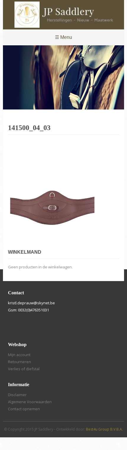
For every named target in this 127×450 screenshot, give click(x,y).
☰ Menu (63, 37)
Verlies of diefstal (24, 368)
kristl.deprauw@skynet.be (31, 302)
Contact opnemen (24, 408)
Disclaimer (17, 394)
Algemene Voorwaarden (30, 401)
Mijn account (19, 354)
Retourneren (19, 361)
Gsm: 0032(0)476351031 (28, 310)
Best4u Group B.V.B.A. (104, 429)
